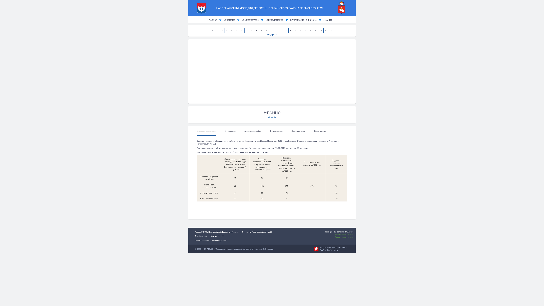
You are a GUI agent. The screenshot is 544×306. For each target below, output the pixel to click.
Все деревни (272, 34)
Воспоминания (276, 131)
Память (327, 19)
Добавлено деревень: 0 (344, 234)
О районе (229, 19)
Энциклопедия (274, 19)
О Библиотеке (250, 19)
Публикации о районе (303, 19)
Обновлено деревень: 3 (344, 237)
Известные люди (298, 131)
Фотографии (230, 131)
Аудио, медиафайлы (253, 131)
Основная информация (206, 131)
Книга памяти (320, 131)
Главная (212, 19)
